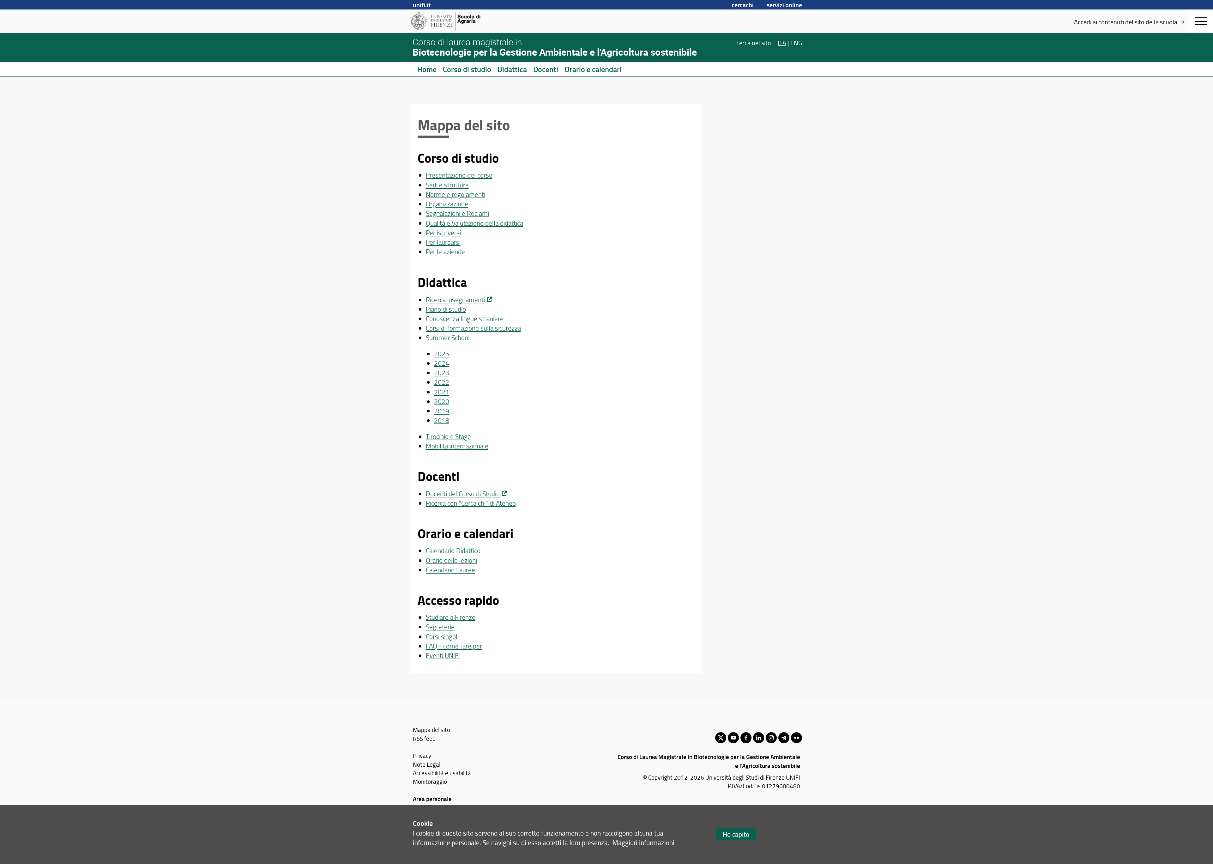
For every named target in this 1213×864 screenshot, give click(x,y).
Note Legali (427, 764)
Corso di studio (467, 69)
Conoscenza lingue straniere (465, 318)
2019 (441, 410)
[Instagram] (771, 737)
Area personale (432, 798)
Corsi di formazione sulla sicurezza (473, 327)
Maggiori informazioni (643, 842)
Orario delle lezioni (451, 560)
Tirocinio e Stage (448, 436)
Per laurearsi (443, 241)
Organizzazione (447, 203)
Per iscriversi (443, 232)
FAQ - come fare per (454, 645)
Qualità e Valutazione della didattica (474, 223)
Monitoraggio (430, 781)
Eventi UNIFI (443, 655)
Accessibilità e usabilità (442, 773)
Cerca (753, 42)
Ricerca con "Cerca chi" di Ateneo (471, 503)
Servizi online (784, 4)
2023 (441, 372)
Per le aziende (445, 251)
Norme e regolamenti (455, 194)
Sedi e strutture (447, 184)
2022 (441, 381)
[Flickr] (796, 737)
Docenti (545, 69)
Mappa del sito (431, 729)
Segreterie (440, 626)
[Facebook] (745, 737)
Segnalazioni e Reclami (457, 213)
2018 (441, 420)
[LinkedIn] (758, 737)
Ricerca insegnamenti (455, 299)
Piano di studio (446, 308)
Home (427, 69)
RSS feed (424, 738)
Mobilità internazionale (457, 445)
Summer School (448, 337)
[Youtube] (733, 737)
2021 (441, 391)
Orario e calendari (593, 69)
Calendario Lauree (450, 569)
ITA (782, 42)
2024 (441, 363)
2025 (441, 353)
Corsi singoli (442, 636)
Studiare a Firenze (450, 617)
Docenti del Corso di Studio (463, 493)
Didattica (512, 69)
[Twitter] (720, 737)
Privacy (422, 755)
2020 (441, 401)
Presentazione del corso (459, 174)
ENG (796, 42)
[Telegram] (783, 737)
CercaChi (743, 4)
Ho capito (736, 834)
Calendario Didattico (453, 550)
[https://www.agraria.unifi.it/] (460, 21)
